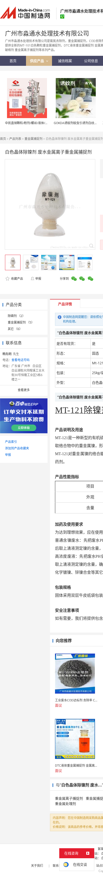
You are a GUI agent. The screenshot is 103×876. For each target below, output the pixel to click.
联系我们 (59, 865)
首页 (3, 139)
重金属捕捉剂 (33, 139)
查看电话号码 (21, 360)
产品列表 (15, 139)
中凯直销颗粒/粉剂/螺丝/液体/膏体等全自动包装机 (38, 123)
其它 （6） (15, 329)
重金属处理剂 (65, 803)
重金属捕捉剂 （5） (21, 322)
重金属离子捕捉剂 (69, 798)
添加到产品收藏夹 (17, 448)
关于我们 (37, 865)
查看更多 (24, 390)
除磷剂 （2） (16, 316)
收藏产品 (16, 278)
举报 (38, 278)
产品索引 (11, 442)
